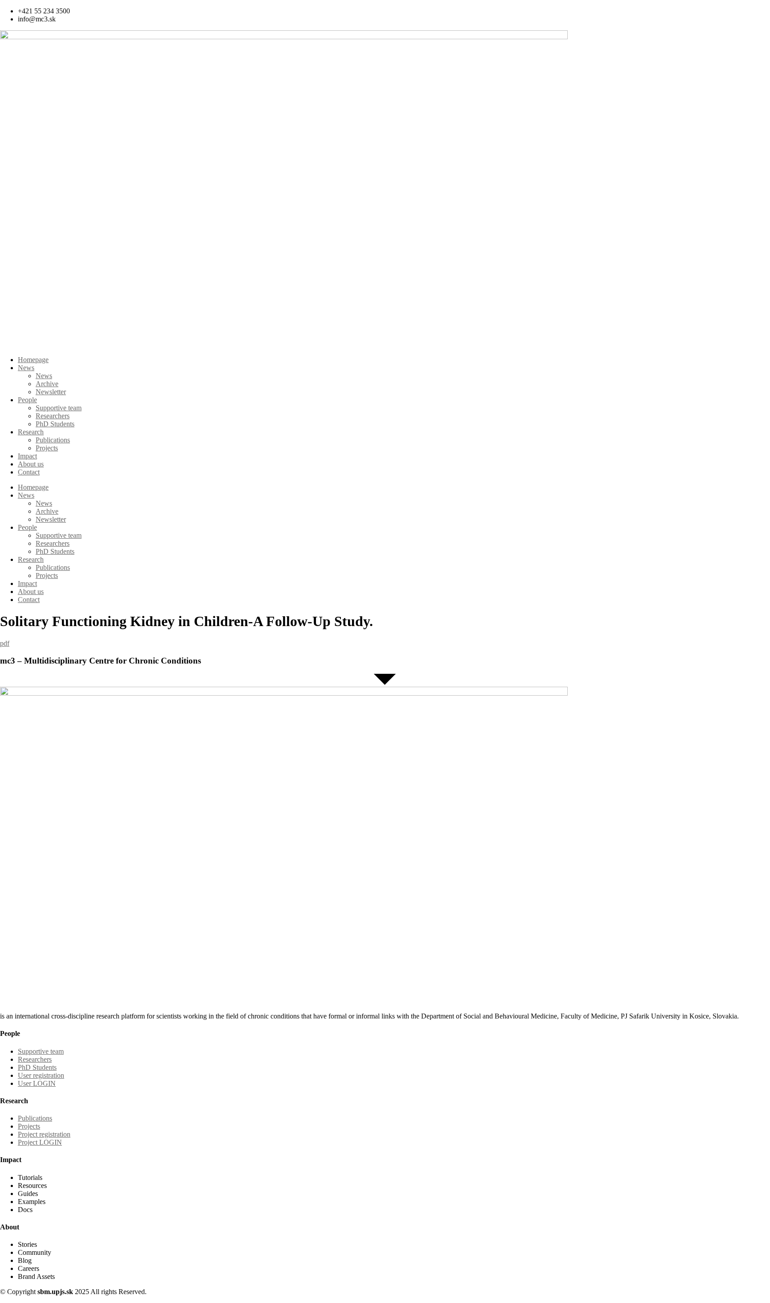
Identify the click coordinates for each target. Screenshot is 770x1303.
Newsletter (51, 392)
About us (31, 464)
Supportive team (59, 408)
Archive (47, 384)
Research (31, 432)
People (27, 400)
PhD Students (55, 424)
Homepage (33, 359)
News (26, 367)
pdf (4, 643)
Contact (29, 472)
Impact (27, 456)
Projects (47, 448)
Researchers (53, 416)
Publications (53, 440)
